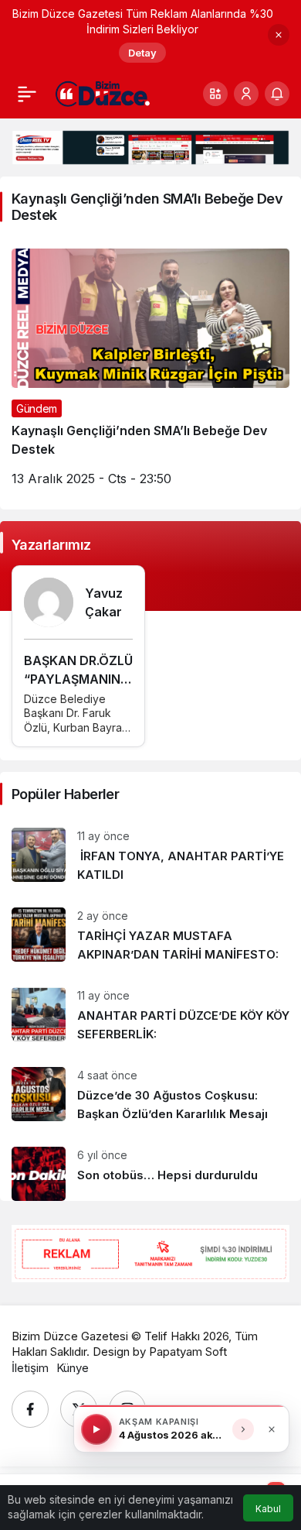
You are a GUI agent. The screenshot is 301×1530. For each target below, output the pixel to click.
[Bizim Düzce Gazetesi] (103, 93)
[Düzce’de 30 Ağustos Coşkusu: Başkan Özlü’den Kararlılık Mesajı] (150, 1095)
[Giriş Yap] (246, 93)
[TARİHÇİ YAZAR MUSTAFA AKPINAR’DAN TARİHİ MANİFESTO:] (150, 936)
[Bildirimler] (277, 93)
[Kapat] (278, 35)
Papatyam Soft (188, 1351)
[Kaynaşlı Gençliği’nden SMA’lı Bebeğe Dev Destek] (150, 373)
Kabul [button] (268, 1509)
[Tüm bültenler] (243, 1429)
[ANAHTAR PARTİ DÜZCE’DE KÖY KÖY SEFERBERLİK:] (150, 1015)
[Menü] (27, 93)
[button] (215, 93)
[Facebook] (30, 1409)
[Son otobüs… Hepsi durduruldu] (150, 1168)
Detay (142, 52)
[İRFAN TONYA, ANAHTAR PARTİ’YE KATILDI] (150, 856)
